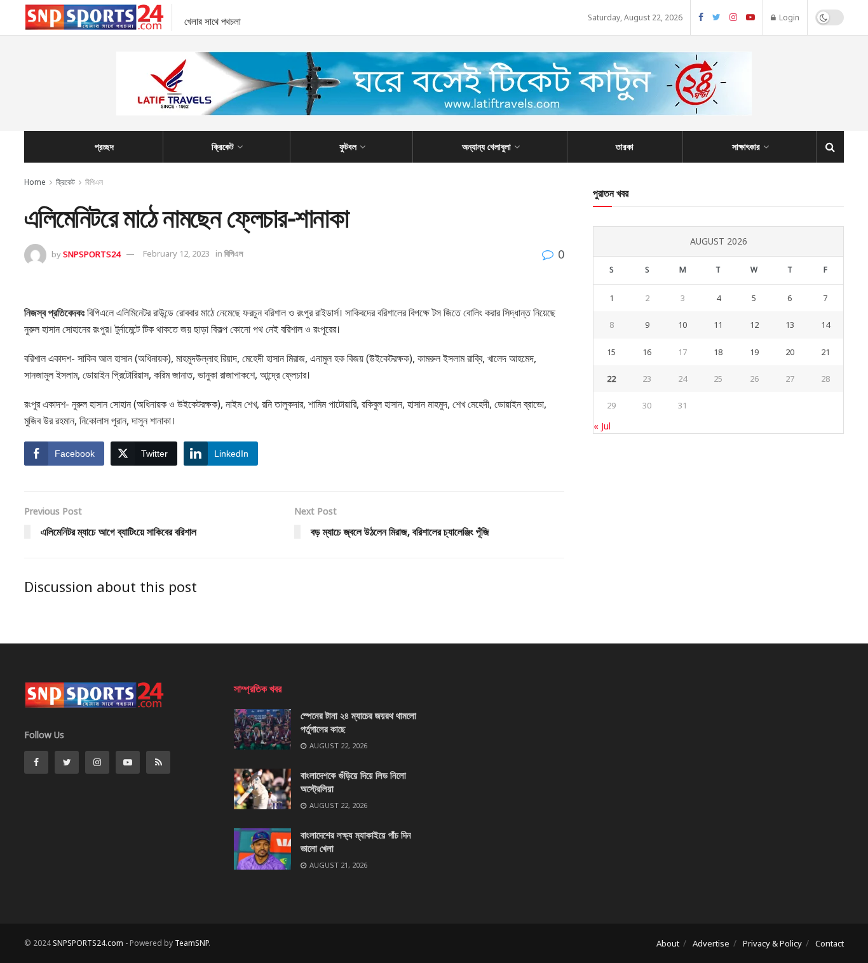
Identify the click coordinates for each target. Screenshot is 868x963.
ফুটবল (347, 146)
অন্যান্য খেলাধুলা (486, 146)
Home (35, 182)
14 (825, 324)
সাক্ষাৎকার (746, 146)
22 (611, 378)
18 (718, 352)
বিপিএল (94, 182)
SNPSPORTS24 (91, 253)
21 (825, 352)
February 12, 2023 (176, 253)
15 (611, 352)
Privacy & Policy (772, 943)
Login (788, 17)
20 (789, 352)
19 (754, 352)
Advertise (711, 943)
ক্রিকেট (223, 146)
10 (682, 324)
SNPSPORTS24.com (88, 943)
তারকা (625, 146)
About (667, 943)
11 (718, 324)
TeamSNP (191, 943)
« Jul (602, 426)
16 (646, 352)
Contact (829, 943)
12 (754, 324)
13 (789, 324)
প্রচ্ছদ (104, 146)
